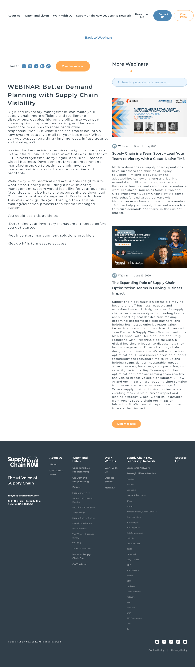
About (53, 464)
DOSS (129, 549)
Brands (76, 487)
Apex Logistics (134, 517)
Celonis (130, 538)
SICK (129, 613)
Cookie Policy (156, 650)
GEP (129, 565)
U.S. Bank (131, 490)
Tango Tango (78, 512)
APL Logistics (133, 527)
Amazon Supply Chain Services (142, 512)
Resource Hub (180, 459)
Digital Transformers (82, 523)
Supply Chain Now (81, 493)
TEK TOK (76, 543)
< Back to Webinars (97, 37)
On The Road (79, 564)
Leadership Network (138, 467)
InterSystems (133, 570)
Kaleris (130, 575)
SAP (128, 602)
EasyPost (131, 479)
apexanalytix (133, 522)
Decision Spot (133, 543)
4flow (129, 501)
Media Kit (110, 487)
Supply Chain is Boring (83, 518)
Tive (128, 623)
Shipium (131, 607)
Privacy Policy (179, 650)
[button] (14, 15)
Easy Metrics (133, 559)
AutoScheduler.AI (135, 533)
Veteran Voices (79, 528)
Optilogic (131, 586)
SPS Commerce (134, 618)
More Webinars (126, 423)
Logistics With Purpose (83, 507)
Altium (130, 506)
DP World (131, 554)
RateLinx (131, 597)
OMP (129, 581)
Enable (130, 484)
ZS (128, 629)
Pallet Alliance (134, 591)
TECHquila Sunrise (81, 548)
